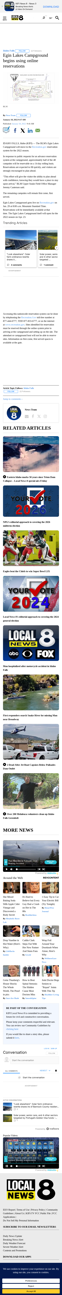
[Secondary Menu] (7, 18)
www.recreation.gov (15, 324)
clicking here (12, 1029)
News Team (10, 115)
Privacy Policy (38, 1209)
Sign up (54, 1048)
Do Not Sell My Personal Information (21, 1220)
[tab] (11, 1070)
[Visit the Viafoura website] (52, 1128)
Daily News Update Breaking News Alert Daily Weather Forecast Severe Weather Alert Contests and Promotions (15, 1243)
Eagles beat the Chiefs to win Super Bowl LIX (26, 571)
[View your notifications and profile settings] (56, 1071)
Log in (46, 1048)
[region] (31, 1089)
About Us (19, 1213)
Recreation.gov (39, 147)
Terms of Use (23, 1209)
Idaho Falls (29, 388)
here (17, 1037)
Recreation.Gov (28, 317)
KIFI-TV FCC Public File (38, 1213)
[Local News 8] (21, 18)
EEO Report (9, 1209)
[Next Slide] (57, 248)
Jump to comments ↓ (13, 399)
